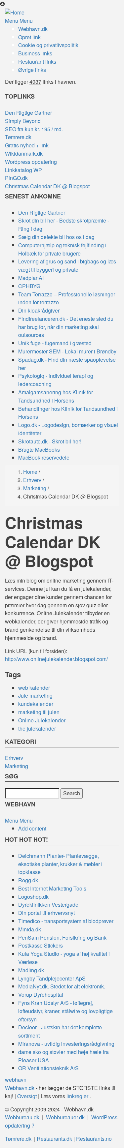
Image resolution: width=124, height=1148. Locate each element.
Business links (35, 53)
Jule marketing (35, 695)
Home (30, 471)
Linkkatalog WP (23, 170)
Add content (32, 828)
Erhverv (32, 480)
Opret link (29, 37)
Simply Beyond (23, 121)
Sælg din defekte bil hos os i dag (56, 237)
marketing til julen (39, 712)
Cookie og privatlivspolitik (48, 45)
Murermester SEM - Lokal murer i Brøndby (67, 351)
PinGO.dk (16, 178)
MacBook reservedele (43, 457)
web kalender (34, 687)
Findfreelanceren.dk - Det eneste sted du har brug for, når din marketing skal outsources (65, 327)
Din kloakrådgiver (39, 310)
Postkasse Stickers (40, 945)
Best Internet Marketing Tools (52, 888)
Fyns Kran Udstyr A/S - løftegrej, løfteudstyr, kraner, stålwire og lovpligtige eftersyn (65, 1011)
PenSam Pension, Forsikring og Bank (62, 937)
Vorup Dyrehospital (40, 994)
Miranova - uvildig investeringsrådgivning (66, 1043)
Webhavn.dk (33, 29)
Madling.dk (31, 970)
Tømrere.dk (18, 137)
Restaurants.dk (54, 1138)
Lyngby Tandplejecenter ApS (52, 978)
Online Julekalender (41, 720)
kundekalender (35, 704)
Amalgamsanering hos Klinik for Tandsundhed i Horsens (55, 396)
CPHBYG (29, 286)
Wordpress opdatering (31, 162)
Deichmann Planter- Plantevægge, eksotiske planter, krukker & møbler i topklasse (60, 864)
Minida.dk (29, 929)
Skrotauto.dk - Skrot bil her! (49, 441)
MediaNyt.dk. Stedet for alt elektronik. (61, 986)
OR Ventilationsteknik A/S (48, 1068)
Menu (11, 20)
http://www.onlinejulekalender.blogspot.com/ (56, 659)
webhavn (15, 1079)
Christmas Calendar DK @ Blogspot (47, 186)
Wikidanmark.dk (24, 153)
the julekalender (37, 728)
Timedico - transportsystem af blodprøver (65, 921)
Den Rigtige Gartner (28, 112)
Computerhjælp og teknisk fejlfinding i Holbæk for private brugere (62, 249)
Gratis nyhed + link (27, 145)
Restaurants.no (94, 1138)
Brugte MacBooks (39, 449)
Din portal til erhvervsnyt (46, 913)
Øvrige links (32, 70)
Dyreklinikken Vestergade (48, 904)
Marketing (34, 488)
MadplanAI (31, 278)
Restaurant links (37, 61)
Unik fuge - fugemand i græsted (55, 343)
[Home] (14, 12)
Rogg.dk (28, 880)
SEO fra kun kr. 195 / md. (34, 129)
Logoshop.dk (33, 896)
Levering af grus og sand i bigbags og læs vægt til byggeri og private (67, 265)
